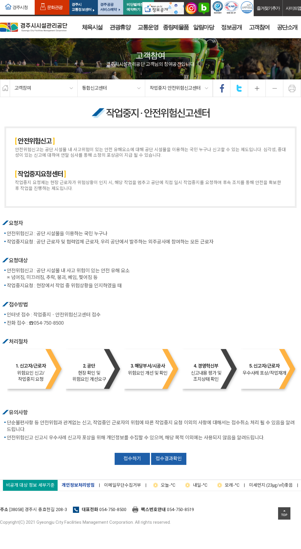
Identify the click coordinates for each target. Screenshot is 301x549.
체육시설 (92, 27)
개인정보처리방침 (78, 485)
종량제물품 (176, 27)
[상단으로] (284, 513)
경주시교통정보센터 (81, 6)
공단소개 (287, 27)
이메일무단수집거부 (122, 485)
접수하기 (132, 458)
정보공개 (231, 27)
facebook (222, 88)
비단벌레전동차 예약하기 (138, 6)
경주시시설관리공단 (33, 27)
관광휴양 (120, 27)
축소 (274, 88)
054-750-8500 (112, 509)
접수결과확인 (168, 458)
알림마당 (203, 27)
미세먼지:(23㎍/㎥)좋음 (271, 485)
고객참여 (259, 27)
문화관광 (54, 7)
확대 (257, 88)
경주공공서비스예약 (108, 6)
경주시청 (20, 7)
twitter (239, 88)
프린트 (292, 88)
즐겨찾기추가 (268, 8)
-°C (168, 485)
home (5, 88)
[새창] (163, 8)
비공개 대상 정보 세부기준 (30, 485)
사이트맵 (293, 8)
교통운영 (148, 27)
